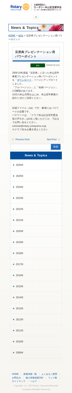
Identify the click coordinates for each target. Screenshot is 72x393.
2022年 (19, 209)
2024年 (19, 187)
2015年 (19, 286)
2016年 (19, 275)
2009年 (19, 352)
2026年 (19, 165)
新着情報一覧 (30, 374)
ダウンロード (24, 80)
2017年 (19, 264)
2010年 (19, 341)
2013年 (19, 308)
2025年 (19, 176)
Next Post (51, 139)
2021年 (19, 220)
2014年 (19, 297)
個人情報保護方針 (34, 377)
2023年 (19, 198)
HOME (12, 35)
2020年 (19, 231)
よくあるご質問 (49, 374)
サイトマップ (18, 381)
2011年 (19, 330)
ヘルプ (33, 381)
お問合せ (16, 377)
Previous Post (22, 139)
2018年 (19, 253)
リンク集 (52, 377)
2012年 (19, 319)
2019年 (19, 242)
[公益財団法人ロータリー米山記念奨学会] (36, 9)
